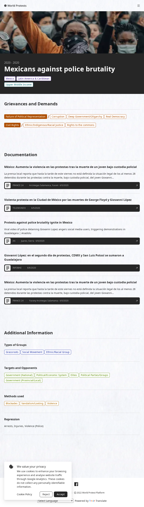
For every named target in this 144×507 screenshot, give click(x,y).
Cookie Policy (24, 494)
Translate (101, 500)
